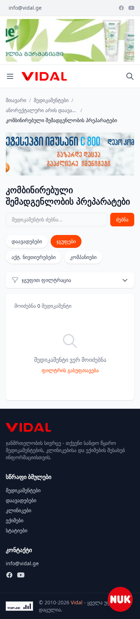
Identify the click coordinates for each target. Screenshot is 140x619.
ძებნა (122, 219)
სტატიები (16, 530)
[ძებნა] (130, 76)
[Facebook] (121, 8)
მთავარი (16, 100)
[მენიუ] (10, 76)
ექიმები (14, 520)
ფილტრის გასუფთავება (70, 370)
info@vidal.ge (25, 7)
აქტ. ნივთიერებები (33, 257)
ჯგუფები (66, 241)
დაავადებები (26, 241)
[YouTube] (131, 8)
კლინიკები (18, 510)
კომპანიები (83, 257)
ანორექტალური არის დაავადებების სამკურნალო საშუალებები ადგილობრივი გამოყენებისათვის (42, 110)
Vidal (77, 602)
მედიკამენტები (51, 100)
